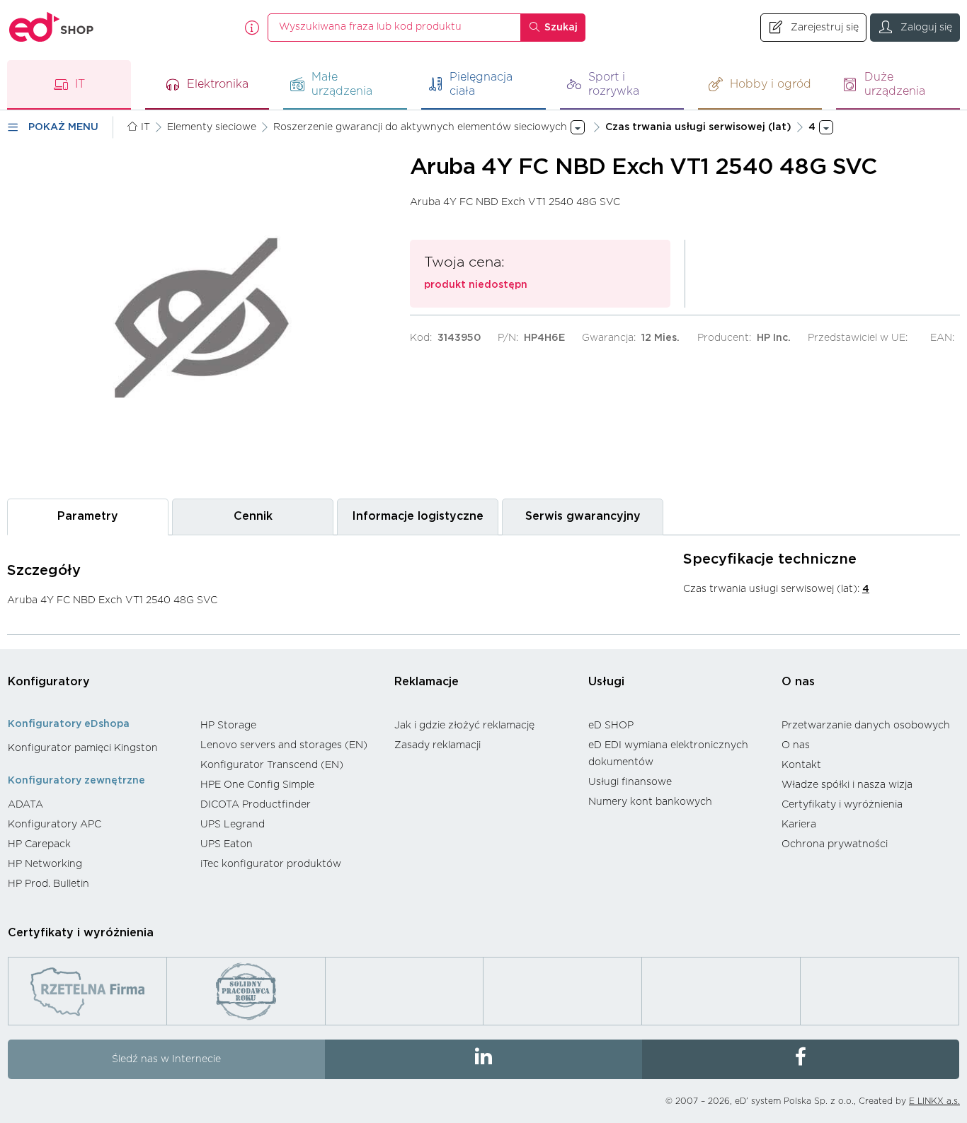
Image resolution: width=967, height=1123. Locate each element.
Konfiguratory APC (54, 825)
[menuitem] (97, 748)
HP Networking (45, 864)
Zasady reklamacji (437, 745)
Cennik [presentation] (253, 516)
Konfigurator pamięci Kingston (83, 748)
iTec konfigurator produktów (270, 864)
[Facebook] (800, 1059)
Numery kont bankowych (650, 802)
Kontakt (801, 765)
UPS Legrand (232, 825)
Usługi (606, 681)
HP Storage (228, 726)
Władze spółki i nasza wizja (847, 785)
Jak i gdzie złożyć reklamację (464, 726)
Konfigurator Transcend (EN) (271, 765)
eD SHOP (611, 726)
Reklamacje (426, 681)
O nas (798, 681)
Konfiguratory (49, 681)
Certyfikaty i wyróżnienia (842, 805)
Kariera (799, 825)
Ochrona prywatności (835, 844)
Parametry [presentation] (87, 516)
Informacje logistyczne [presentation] (417, 516)
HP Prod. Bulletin (48, 884)
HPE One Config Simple (257, 785)
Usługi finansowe (630, 782)
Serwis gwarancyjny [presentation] (583, 516)
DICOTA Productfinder (255, 805)
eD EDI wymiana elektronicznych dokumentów (668, 753)
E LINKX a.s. (934, 1101)
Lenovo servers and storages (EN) (283, 745)
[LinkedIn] (483, 1059)
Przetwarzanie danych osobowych (866, 726)
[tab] (87, 517)
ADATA (25, 805)
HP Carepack (39, 844)
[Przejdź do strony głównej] (51, 27)
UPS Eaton (226, 844)
